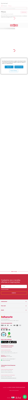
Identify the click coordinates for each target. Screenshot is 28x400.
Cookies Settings (13, 70)
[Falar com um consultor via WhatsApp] (25, 397)
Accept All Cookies (19, 66)
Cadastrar (14, 292)
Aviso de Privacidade (4, 289)
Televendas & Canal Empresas (8, 365)
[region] (14, 66)
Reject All (9, 66)
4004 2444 (3, 355)
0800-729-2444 (3, 356)
